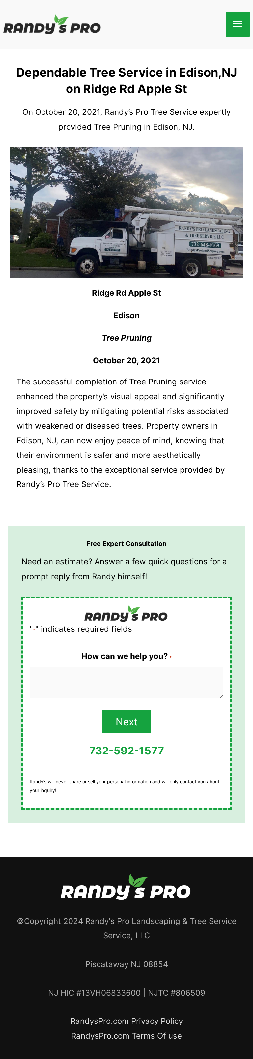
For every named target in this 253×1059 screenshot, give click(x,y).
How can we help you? (126, 656)
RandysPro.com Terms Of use (126, 1036)
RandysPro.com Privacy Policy (126, 1021)
